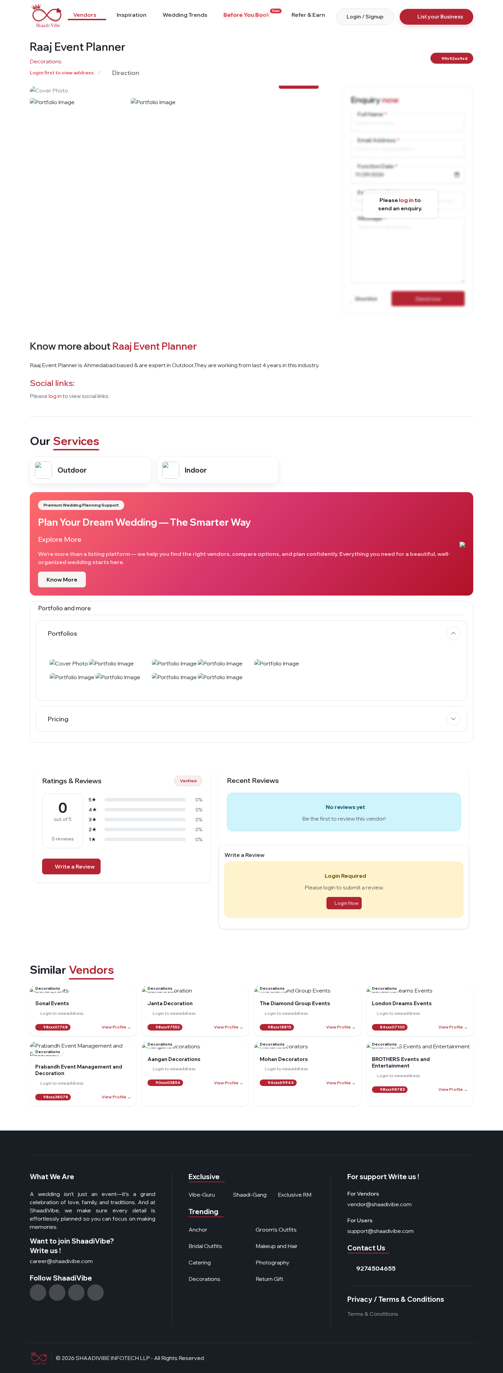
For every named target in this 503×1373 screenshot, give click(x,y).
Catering (200, 1262)
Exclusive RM (294, 1194)
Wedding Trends (185, 14)
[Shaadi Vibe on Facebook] (57, 1292)
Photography (272, 1262)
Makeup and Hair (277, 1246)
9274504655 (376, 1268)
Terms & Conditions (372, 1313)
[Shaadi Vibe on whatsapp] (76, 1292)
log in (406, 200)
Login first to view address (62, 73)
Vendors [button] (84, 14)
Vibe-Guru (202, 1194)
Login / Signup (365, 16)
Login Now (347, 903)
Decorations (46, 61)
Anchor (198, 1229)
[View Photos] (177, 90)
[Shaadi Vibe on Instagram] (38, 1292)
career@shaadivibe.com (61, 1261)
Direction (125, 73)
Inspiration (131, 14)
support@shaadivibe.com (380, 1230)
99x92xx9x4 (454, 58)
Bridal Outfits (205, 1246)
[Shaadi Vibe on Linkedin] (95, 1292)
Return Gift (269, 1278)
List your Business (440, 16)
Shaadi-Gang (250, 1194)
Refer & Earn (308, 14)
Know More (62, 579)
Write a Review (75, 866)
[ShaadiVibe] (46, 15)
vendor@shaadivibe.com (379, 1204)
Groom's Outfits (276, 1229)
